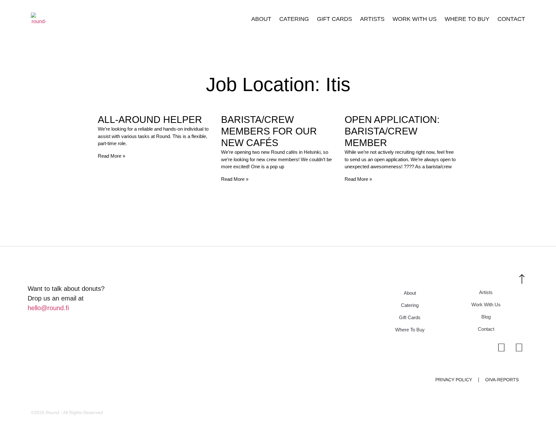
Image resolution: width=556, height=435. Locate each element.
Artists (372, 19)
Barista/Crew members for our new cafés (269, 131)
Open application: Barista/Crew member (392, 131)
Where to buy (467, 19)
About (261, 19)
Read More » (111, 156)
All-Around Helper (150, 119)
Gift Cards (334, 19)
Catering (294, 19)
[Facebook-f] (518, 347)
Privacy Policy (453, 379)
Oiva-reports (502, 379)
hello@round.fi (48, 307)
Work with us (415, 19)
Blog (486, 316)
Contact (511, 19)
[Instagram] (501, 347)
